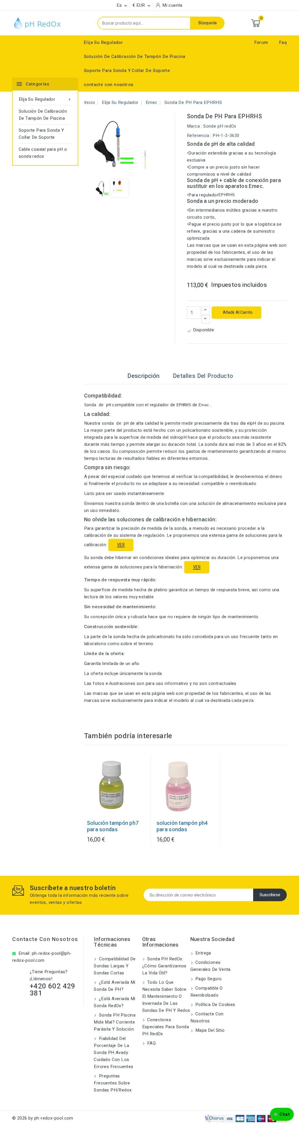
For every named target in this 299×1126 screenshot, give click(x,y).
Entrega (202, 953)
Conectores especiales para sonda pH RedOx (165, 1027)
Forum (261, 42)
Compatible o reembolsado (206, 991)
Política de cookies (214, 1004)
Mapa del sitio (209, 1030)
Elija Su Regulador (103, 42)
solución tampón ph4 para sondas (182, 826)
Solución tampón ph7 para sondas (113, 826)
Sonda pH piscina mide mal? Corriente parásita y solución (114, 1022)
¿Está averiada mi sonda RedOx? (114, 1002)
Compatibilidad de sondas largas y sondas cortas (114, 966)
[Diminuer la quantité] (206, 319)
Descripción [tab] (143, 376)
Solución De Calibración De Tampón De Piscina (134, 56)
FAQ (151, 1043)
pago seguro (208, 979)
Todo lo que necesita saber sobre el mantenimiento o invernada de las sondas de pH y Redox (166, 996)
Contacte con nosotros (45, 939)
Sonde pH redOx (219, 126)
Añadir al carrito (237, 312)
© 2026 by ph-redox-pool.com (42, 1118)
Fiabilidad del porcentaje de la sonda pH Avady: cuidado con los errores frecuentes (113, 1052)
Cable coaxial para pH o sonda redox (43, 153)
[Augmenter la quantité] (206, 310)
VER (121, 545)
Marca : (194, 126)
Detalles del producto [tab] (203, 376)
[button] (282, 1114)
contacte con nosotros (108, 84)
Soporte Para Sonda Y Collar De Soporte (127, 70)
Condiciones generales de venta (210, 966)
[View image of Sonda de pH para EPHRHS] (105, 188)
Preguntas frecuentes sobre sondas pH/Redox (112, 1083)
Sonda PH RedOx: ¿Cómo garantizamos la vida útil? (164, 966)
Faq (283, 42)
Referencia (198, 135)
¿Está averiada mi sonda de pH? (114, 986)
